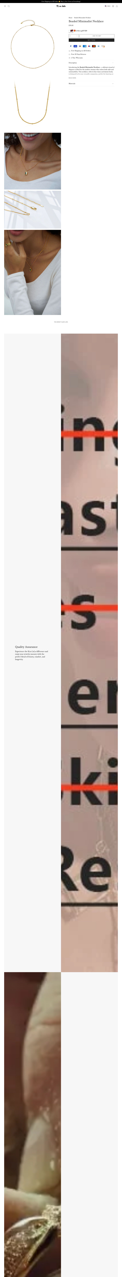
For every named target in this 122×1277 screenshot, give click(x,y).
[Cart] (117, 6)
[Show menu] (5, 6)
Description (73, 63)
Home (70, 18)
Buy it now (91, 40)
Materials (72, 83)
